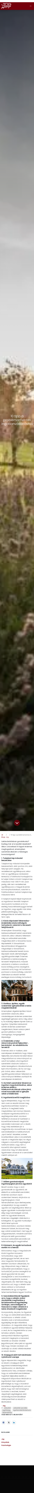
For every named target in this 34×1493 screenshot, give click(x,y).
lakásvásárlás (7, 1412)
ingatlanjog (6, 1410)
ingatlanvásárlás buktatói (22, 1410)
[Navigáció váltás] (31, 6)
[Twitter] (9, 1422)
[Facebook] (3, 1422)
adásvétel (7, 1408)
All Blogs (3, 836)
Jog (7, 837)
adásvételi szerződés (20, 1408)
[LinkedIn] (14, 1422)
